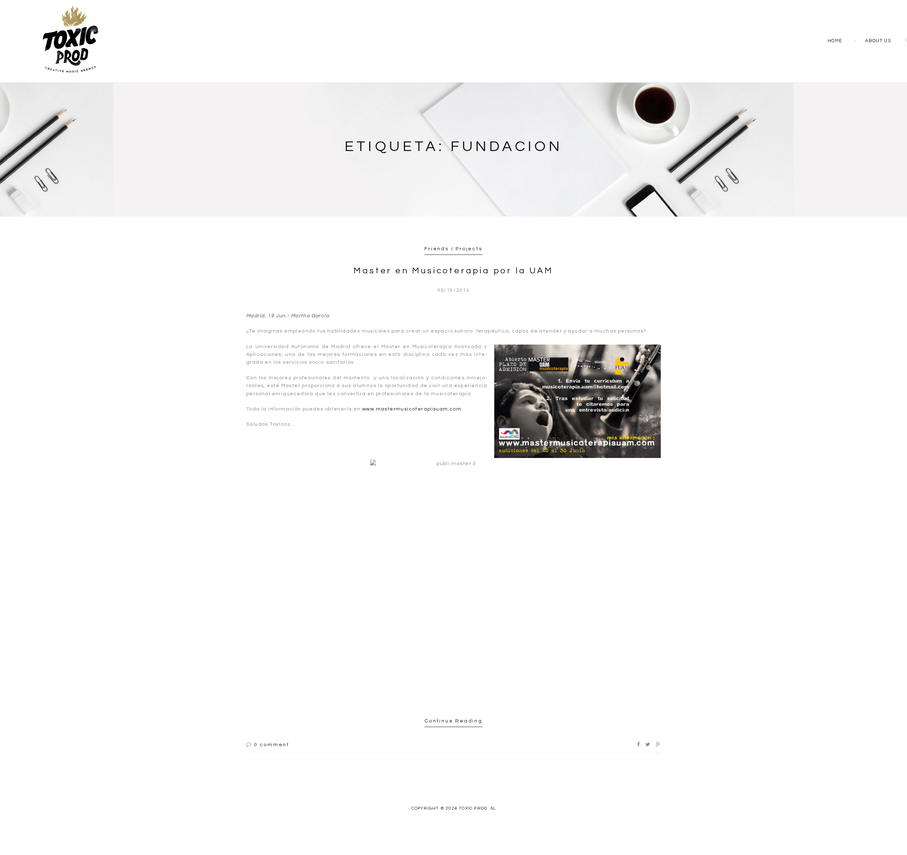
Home (835, 40)
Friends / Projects (453, 248)
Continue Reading (453, 721)
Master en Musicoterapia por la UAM (453, 270)
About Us (878, 40)
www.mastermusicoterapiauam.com (411, 409)
